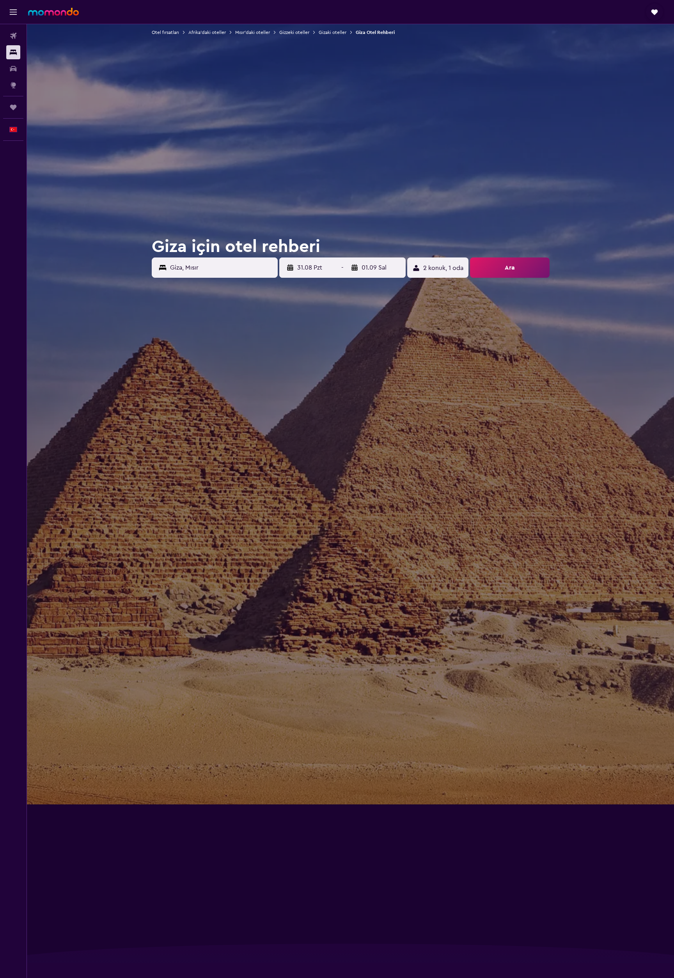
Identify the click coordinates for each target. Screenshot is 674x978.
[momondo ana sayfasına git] (53, 12)
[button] (13, 12)
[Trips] (13, 107)
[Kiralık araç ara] (13, 68)
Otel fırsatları (165, 32)
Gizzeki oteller (294, 32)
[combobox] (222, 267)
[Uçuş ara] (13, 36)
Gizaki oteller (332, 32)
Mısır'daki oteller (252, 32)
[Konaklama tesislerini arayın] (13, 52)
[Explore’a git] (13, 85)
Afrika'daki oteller (207, 32)
